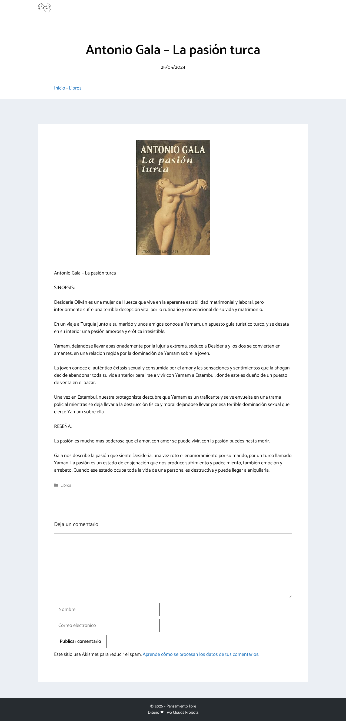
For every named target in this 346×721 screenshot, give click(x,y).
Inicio (59, 88)
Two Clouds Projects (181, 712)
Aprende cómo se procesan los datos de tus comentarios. (201, 654)
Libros (75, 88)
